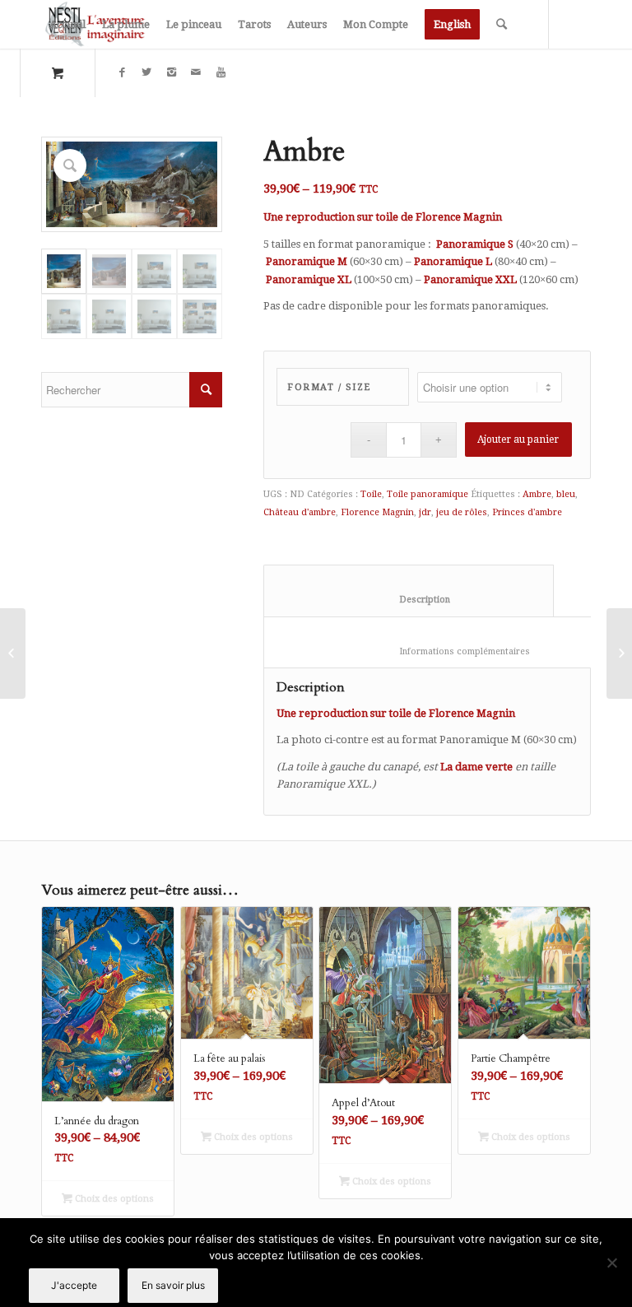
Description (409, 599)
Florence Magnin (377, 512)
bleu (565, 494)
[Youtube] (220, 72)
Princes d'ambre (527, 512)
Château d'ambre (299, 512)
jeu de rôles (461, 512)
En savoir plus (173, 1285)
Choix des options (113, 1198)
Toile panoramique (427, 494)
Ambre (537, 494)
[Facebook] (121, 72)
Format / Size (329, 387)
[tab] (408, 590)
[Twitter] (146, 72)
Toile (371, 494)
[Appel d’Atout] (13, 653)
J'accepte (74, 1285)
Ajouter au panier (518, 439)
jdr (425, 512)
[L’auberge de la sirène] (619, 653)
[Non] (611, 1262)
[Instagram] (171, 72)
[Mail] (196, 72)
